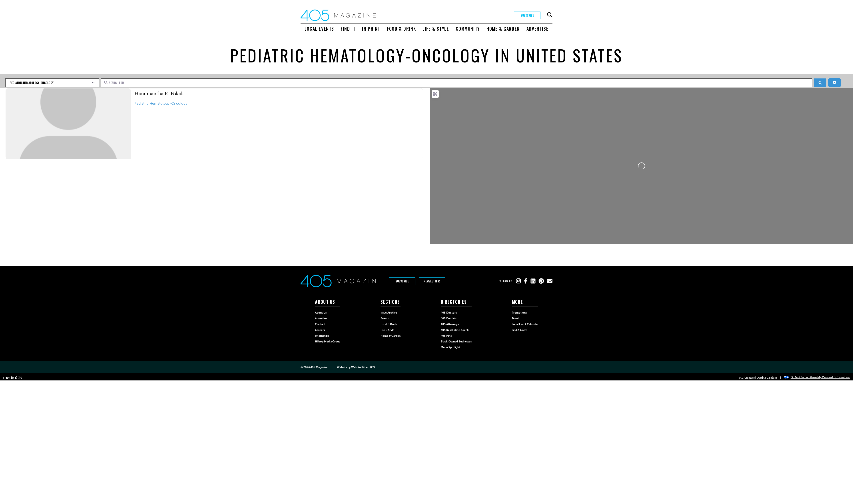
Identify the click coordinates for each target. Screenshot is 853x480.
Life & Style (436, 28)
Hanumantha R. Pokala (159, 93)
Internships (322, 335)
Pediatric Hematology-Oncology (160, 103)
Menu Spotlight (450, 347)
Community (468, 28)
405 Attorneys (450, 324)
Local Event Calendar (525, 324)
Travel (515, 318)
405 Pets (446, 335)
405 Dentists (448, 318)
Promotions (519, 312)
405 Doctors (449, 312)
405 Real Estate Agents (455, 330)
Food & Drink (401, 28)
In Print (371, 28)
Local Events (319, 28)
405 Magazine (318, 367)
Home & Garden (503, 28)
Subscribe (527, 15)
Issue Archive (389, 312)
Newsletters (432, 281)
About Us (321, 312)
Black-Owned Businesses (456, 341)
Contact (320, 324)
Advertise (537, 28)
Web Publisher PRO (363, 367)
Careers (320, 330)
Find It (348, 28)
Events (385, 318)
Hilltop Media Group (327, 341)
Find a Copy (519, 330)
